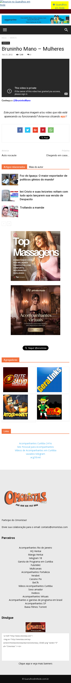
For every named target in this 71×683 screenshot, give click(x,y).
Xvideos (35, 593)
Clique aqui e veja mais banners (35, 663)
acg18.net (35, 457)
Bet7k (35, 582)
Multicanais (36, 568)
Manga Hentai (35, 554)
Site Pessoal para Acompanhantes (35, 446)
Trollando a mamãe (32, 207)
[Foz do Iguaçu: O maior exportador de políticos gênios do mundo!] (10, 179)
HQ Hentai (35, 551)
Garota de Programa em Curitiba (35, 561)
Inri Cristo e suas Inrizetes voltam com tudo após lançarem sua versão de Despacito (44, 195)
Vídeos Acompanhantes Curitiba (35, 586)
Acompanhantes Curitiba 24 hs (35, 443)
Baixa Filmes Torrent (35, 606)
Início (4, 37)
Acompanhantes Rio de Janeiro (35, 547)
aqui (63, 116)
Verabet (35, 575)
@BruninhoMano (22, 100)
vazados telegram (35, 453)
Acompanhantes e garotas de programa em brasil (35, 599)
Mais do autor (36, 167)
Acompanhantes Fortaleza (35, 572)
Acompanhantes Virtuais (36, 596)
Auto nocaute (9, 155)
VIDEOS (13, 37)
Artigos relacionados (14, 167)
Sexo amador (35, 589)
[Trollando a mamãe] (10, 211)
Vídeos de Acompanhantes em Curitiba (35, 450)
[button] (66, 29)
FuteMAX (35, 565)
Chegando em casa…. (57, 155)
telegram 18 (35, 558)
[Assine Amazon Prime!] (35, 19)
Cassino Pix (35, 579)
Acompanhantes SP (35, 603)
